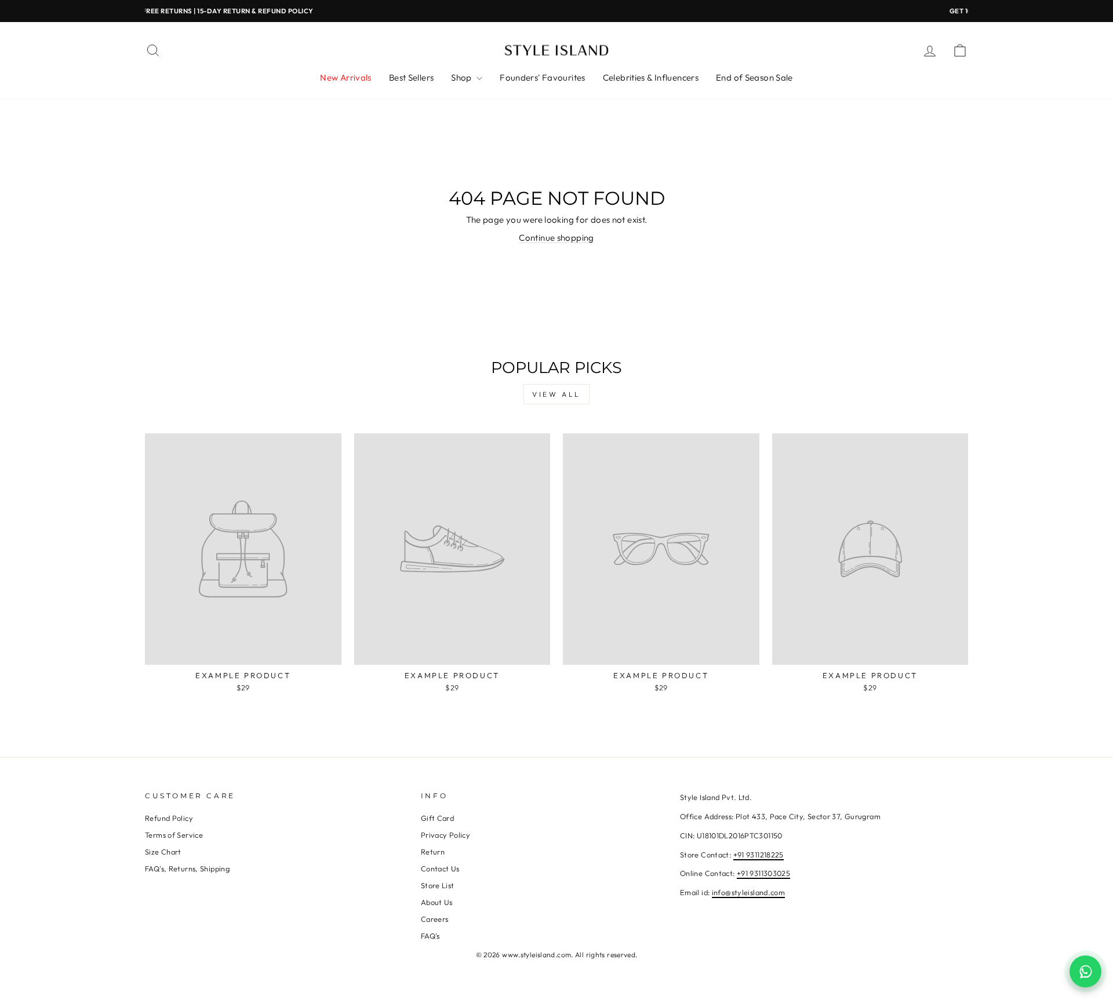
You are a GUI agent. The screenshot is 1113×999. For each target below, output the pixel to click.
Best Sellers (411, 77)
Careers (435, 919)
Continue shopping (556, 237)
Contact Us (440, 868)
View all (556, 394)
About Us (437, 902)
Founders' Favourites (542, 77)
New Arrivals (346, 77)
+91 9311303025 (763, 873)
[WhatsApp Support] (1085, 971)
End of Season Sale (754, 77)
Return (433, 851)
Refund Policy (169, 818)
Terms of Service (174, 834)
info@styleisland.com (748, 892)
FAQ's (430, 935)
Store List (437, 885)
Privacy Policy (445, 834)
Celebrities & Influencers (651, 77)
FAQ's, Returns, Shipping (187, 868)
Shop (462, 77)
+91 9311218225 (758, 854)
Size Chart (163, 851)
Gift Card (437, 818)
